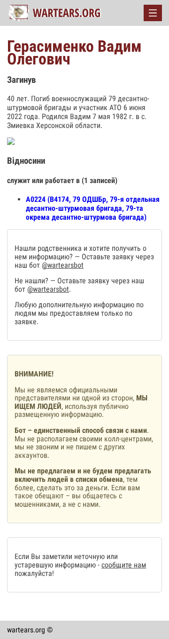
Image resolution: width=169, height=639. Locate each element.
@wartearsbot (63, 265)
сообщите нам (123, 564)
